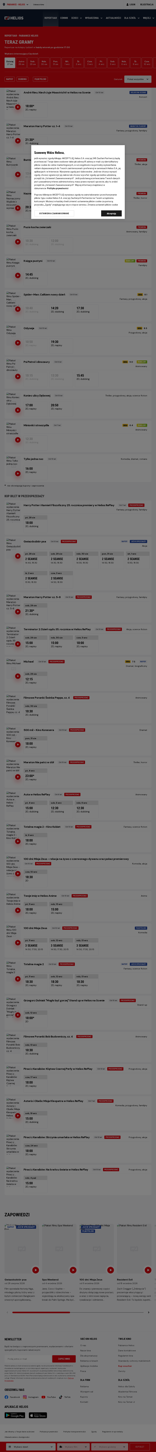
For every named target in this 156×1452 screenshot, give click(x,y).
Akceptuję (111, 213)
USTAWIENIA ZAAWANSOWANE (54, 213)
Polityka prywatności (57, 188)
